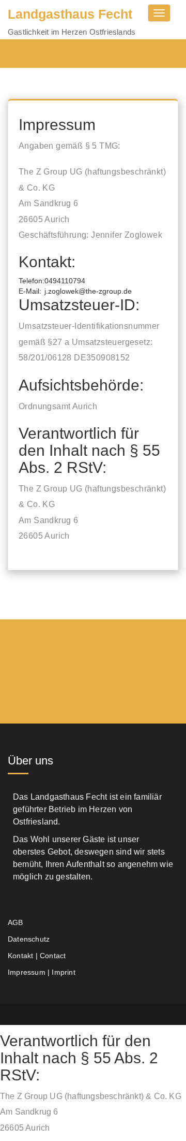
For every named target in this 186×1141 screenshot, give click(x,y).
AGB (15, 922)
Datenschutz (29, 939)
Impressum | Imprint (41, 972)
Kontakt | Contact (37, 955)
